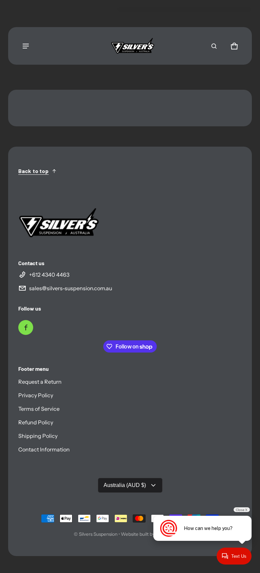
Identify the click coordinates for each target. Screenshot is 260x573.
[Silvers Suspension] (133, 46)
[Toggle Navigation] (25, 46)
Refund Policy (35, 422)
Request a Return (40, 381)
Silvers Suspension (98, 534)
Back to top (33, 171)
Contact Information (44, 449)
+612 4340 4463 (49, 274)
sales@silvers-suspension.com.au (70, 288)
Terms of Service (39, 408)
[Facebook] (25, 327)
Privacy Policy (35, 395)
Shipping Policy (38, 435)
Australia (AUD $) (125, 485)
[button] (214, 46)
